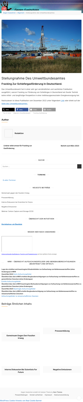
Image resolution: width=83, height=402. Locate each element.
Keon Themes (57, 392)
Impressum (48, 395)
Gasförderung (43, 113)
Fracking (35, 113)
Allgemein (16, 113)
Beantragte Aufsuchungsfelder (25, 289)
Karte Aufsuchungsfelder (23, 274)
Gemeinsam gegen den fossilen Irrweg (15, 193)
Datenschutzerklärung (61, 395)
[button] (8, 109)
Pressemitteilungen (21, 395)
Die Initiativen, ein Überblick (12, 224)
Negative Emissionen (9, 207)
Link (62, 101)
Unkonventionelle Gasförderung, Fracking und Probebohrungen (19, 254)
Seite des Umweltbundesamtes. (15, 104)
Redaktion (19, 133)
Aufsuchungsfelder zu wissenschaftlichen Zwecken (20, 296)
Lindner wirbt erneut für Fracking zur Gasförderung (18, 147)
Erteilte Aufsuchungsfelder (11, 281)
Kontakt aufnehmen (36, 395)
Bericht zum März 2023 (70, 146)
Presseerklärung (7, 198)
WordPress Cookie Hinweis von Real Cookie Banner (21, 401)
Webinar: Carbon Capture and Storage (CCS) (17, 211)
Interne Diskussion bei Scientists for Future (17, 202)
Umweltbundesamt (25, 113)
